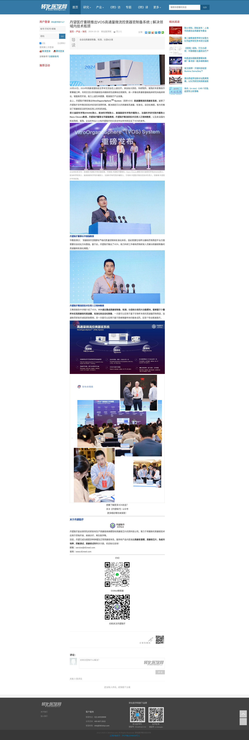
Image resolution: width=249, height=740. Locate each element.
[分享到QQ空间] (149, 32)
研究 (86, 7)
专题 (128, 7)
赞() (119, 31)
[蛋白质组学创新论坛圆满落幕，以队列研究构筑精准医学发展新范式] (175, 80)
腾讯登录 (60, 51)
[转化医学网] (54, 7)
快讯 (84, 31)
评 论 (160, 672)
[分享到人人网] (159, 32)
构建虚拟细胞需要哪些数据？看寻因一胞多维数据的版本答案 (196, 61)
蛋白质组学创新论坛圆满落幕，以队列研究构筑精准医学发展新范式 (196, 81)
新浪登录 (46, 51)
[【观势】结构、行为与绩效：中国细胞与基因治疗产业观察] (175, 50)
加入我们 (44, 716)
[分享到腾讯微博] (156, 32)
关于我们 (44, 712)
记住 (43, 43)
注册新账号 (54, 56)
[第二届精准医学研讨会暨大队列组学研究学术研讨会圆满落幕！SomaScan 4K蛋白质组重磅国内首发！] (175, 40)
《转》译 (142, 7)
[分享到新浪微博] (153, 32)
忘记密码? (61, 43)
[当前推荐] (243, 721)
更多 (156, 7)
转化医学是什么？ (58, 22)
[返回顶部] (243, 714)
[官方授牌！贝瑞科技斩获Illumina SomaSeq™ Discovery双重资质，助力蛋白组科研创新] (175, 70)
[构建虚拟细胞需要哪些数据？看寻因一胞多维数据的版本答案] (175, 60)
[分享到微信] (163, 32)
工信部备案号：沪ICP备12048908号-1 (124, 736)
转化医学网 (139, 733)
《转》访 (114, 7)
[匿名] (73, 661)
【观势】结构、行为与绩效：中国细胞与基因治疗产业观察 (196, 51)
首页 (75, 7)
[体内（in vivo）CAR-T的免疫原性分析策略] (175, 91)
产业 (99, 7)
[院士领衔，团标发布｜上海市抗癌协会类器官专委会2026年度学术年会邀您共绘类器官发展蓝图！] (175, 30)
